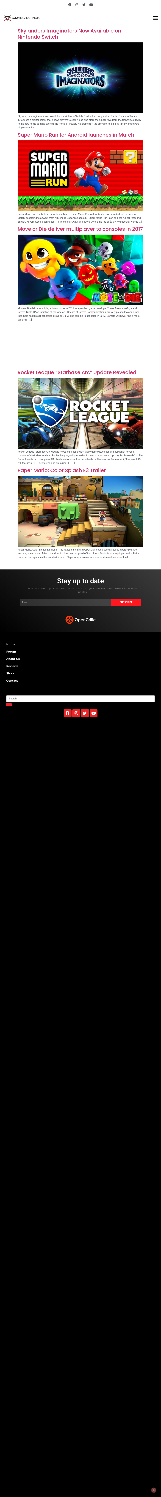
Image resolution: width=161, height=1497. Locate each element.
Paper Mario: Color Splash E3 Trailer (62, 470)
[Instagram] (77, 5)
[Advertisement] (80, 346)
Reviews (12, 666)
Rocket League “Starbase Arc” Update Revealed (77, 372)
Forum (11, 651)
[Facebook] (70, 5)
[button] (80, 609)
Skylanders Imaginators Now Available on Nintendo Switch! (69, 33)
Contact (12, 680)
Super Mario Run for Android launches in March (76, 134)
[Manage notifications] (153, 1490)
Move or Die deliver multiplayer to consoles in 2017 (80, 229)
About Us (13, 659)
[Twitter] (84, 5)
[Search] (9, 704)
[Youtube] (91, 5)
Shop (10, 673)
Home (10, 644)
